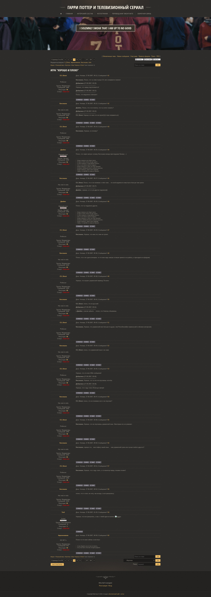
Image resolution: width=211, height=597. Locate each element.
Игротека (67, 65)
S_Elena (67, 62)
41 (108, 75)
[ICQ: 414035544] (92, 175)
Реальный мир (60, 65)
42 (108, 103)
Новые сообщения (123, 56)
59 (108, 512)
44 (108, 150)
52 (108, 345)
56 (108, 443)
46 (108, 201)
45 (108, 178)
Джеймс (63, 150)
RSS (158, 56)
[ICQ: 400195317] (92, 100)
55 (108, 420)
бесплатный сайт (114, 594)
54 (108, 397)
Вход (110, 586)
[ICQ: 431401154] (98, 123)
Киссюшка (84, 62)
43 (108, 126)
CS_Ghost (63, 75)
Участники (133, 56)
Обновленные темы (109, 56)
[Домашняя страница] (92, 123)
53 (108, 369)
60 (108, 535)
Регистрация (103, 586)
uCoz (122, 594)
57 (87, 59)
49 (108, 276)
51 (108, 322)
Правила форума (144, 56)
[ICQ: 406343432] (98, 553)
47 (108, 230)
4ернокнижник (75, 62)
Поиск (153, 56)
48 (108, 253)
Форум (52, 65)
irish (90, 62)
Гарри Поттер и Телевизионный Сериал (105, 7)
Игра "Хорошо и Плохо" (78, 65)
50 (108, 299)
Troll (63, 512)
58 (91, 59)
